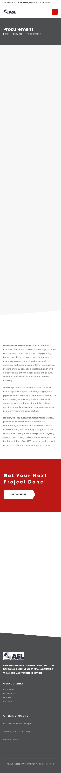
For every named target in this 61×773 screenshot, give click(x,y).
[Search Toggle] (48, 12)
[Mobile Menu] (55, 12)
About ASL (8, 701)
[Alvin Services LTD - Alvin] (9, 11)
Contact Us (8, 689)
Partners (7, 697)
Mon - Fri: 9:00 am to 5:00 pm (17, 723)
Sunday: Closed (10, 739)
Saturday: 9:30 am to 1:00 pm (17, 731)
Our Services (9, 693)
